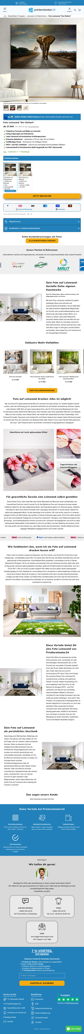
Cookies (38, 1022)
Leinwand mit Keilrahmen (36, 16)
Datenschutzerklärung (43, 1008)
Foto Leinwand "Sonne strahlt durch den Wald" (42, 377)
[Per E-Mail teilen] (31, 214)
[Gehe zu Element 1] (6, 108)
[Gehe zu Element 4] (26, 108)
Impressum (39, 999)
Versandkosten (33, 127)
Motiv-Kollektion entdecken (42, 390)
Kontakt (10, 1021)
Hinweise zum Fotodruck (16, 1013)
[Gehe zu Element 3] (19, 108)
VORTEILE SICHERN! (42, 983)
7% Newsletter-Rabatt (15, 999)
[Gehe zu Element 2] (13, 108)
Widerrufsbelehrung (42, 1013)
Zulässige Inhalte (9, 1017)
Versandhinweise (41, 1018)
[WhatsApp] (28, 214)
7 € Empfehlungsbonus (12, 1004)
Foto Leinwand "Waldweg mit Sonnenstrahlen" (68, 377)
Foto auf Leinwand (15, 376)
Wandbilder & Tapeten (16, 16)
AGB (36, 1004)
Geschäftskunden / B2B (16, 1008)
